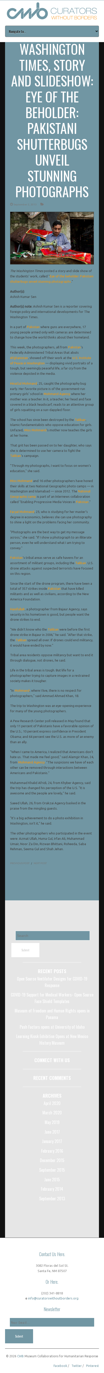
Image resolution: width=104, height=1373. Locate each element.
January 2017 (52, 1141)
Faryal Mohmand (22, 511)
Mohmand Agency (57, 394)
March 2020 (52, 1113)
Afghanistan (19, 358)
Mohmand (22, 690)
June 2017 (52, 1132)
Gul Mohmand (27, 383)
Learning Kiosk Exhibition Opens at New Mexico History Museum (52, 1039)
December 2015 (52, 1160)
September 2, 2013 (25, 204)
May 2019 (52, 1122)
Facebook (60, 1365)
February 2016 (52, 1151)
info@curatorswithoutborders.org (53, 1298)
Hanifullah (17, 609)
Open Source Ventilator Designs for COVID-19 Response (52, 982)
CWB (20, 1356)
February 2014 (52, 1189)
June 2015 (52, 1179)
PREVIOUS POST (20, 863)
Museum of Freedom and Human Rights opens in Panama (52, 1014)
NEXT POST (40, 863)
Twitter (76, 1365)
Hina (13, 383)
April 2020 (52, 1103)
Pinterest (92, 1365)
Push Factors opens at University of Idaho (52, 1027)
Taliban (80, 419)
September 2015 (52, 1170)
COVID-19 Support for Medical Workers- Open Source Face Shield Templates (52, 998)
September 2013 (52, 1199)
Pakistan (33, 327)
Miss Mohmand (35, 430)
